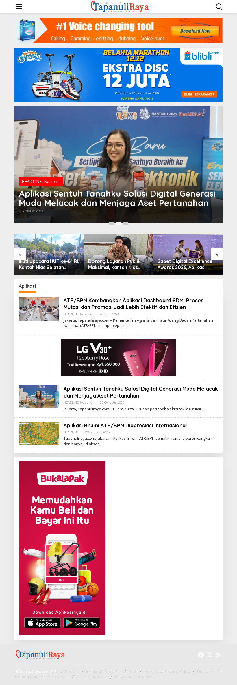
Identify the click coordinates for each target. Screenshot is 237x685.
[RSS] (219, 655)
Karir (133, 671)
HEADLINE (32, 181)
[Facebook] (201, 655)
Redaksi (72, 671)
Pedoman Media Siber (135, 676)
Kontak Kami (58, 676)
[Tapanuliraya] (119, 6)
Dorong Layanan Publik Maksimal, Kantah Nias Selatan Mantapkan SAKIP (117, 264)
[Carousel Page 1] (111, 223)
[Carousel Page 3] (125, 223)
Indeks (92, 671)
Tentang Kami (26, 676)
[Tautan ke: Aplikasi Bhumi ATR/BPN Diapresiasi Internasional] (39, 433)
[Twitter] (210, 655)
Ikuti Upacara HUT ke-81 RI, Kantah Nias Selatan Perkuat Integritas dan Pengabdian (49, 264)
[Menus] (19, 6)
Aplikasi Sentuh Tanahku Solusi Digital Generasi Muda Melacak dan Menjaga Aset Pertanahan (117, 198)
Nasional (52, 181)
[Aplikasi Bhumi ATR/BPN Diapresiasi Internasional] (101, 444)
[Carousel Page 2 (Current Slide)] (118, 223)
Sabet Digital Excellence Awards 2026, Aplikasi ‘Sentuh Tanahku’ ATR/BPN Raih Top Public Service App (187, 264)
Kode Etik (113, 671)
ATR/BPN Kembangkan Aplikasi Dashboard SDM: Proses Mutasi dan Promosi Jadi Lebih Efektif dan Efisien (133, 303)
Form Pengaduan (92, 676)
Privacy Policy (177, 671)
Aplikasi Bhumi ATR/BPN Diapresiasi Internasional (125, 425)
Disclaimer (206, 671)
